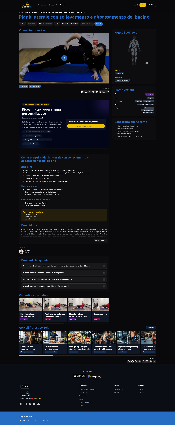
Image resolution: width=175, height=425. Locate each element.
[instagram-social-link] (21, 404)
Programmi (42, 5)
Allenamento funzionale (147, 110)
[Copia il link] (82, 91)
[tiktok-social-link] (26, 404)
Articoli (62, 5)
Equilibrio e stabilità (148, 112)
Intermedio (149, 94)
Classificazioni (87, 24)
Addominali (119, 73)
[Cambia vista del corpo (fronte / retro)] (147, 63)
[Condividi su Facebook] (96, 91)
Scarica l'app (83, 393)
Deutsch (37, 420)
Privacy (116, 393)
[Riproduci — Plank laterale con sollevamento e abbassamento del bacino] (64, 58)
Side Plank (35, 12)
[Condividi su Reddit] (86, 91)
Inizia (142, 5)
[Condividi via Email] (107, 91)
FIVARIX (38, 399)
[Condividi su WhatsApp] (104, 91)
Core (152, 108)
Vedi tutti (151, 328)
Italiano (45, 420)
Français (22, 420)
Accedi (135, 5)
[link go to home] (26, 394)
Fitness (147, 104)
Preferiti (24, 86)
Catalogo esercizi (85, 402)
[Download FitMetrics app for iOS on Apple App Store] (79, 376)
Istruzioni (31, 24)
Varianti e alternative (70, 24)
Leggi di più (99, 240)
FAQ (57, 24)
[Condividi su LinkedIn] (100, 91)
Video (23, 24)
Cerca (81, 406)
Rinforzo (147, 108)
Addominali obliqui (122, 80)
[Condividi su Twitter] (89, 91)
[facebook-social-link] (30, 404)
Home (21, 12)
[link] (132, 49)
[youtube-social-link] (34, 404)
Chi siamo (140, 393)
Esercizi (51, 5)
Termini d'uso (118, 389)
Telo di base (139, 101)
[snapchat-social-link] (38, 404)
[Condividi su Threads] (93, 91)
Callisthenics (141, 104)
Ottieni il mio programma (87, 389)
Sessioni (81, 399)
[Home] (25, 5)
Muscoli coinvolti (45, 24)
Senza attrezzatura (148, 101)
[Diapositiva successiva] (106, 307)
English (29, 420)
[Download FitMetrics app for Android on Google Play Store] (94, 376)
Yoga (152, 104)
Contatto (140, 389)
